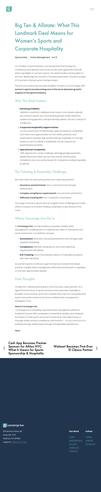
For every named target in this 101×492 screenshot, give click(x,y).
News (17, 330)
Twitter (89, 436)
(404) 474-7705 (19, 442)
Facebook (90, 444)
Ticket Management (40, 57)
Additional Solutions (74, 449)
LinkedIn (89, 440)
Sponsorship (21, 57)
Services (73, 444)
